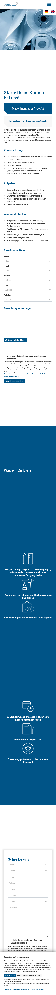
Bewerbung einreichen (14, 381)
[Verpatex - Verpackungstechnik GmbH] (11, 4)
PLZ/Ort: (7, 295)
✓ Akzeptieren (10, 975)
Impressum (8, 989)
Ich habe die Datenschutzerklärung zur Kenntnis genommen (26, 357)
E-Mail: (7, 266)
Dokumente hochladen (16, 340)
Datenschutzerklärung (21, 989)
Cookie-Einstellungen (37, 989)
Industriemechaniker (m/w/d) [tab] (28, 121)
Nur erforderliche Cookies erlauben (29, 975)
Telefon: (7, 276)
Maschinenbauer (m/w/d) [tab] (28, 108)
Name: (6, 256)
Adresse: (7, 285)
